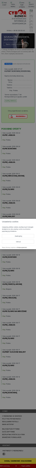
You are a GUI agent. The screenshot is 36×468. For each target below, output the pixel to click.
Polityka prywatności (22, 247)
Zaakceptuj (18, 236)
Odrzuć (18, 242)
